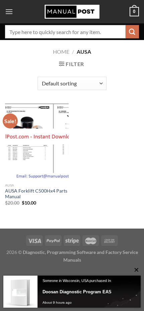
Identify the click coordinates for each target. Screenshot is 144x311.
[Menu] (9, 11)
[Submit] (132, 31)
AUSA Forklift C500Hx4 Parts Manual (36, 194)
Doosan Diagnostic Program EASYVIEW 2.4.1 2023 (89, 291)
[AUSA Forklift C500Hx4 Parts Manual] (37, 141)
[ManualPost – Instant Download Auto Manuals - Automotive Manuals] (72, 11)
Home (61, 51)
